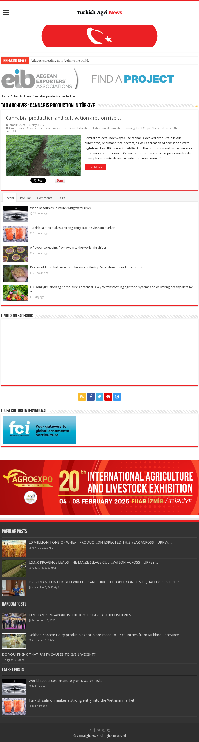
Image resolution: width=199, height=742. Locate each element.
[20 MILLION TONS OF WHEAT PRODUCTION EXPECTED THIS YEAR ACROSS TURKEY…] (14, 548)
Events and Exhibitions (77, 128)
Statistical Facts (161, 128)
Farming (130, 128)
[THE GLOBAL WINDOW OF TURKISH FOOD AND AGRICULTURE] (99, 12)
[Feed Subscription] (196, 106)
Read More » (95, 167)
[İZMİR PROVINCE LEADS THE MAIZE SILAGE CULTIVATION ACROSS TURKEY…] (14, 568)
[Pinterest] (108, 397)
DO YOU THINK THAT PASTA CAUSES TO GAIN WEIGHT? (49, 654)
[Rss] (82, 397)
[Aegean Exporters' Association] (99, 78)
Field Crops (143, 128)
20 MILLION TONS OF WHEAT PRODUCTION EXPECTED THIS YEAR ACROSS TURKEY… (100, 542)
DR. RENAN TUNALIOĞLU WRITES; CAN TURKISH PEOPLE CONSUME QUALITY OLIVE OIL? (104, 582)
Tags (61, 198)
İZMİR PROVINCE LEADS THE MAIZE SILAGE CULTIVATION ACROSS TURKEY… (93, 562)
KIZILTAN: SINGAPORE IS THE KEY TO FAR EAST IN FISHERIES (80, 615)
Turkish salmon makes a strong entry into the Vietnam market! (72, 228)
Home (5, 96)
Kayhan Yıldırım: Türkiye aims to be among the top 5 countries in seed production (86, 267)
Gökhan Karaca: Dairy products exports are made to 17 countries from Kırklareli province (104, 635)
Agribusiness (17, 128)
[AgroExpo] (99, 487)
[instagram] (117, 397)
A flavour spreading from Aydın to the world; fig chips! (66, 60)
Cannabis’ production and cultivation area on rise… (63, 118)
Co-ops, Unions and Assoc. (44, 128)
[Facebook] (91, 397)
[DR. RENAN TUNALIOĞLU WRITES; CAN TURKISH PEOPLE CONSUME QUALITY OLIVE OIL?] (14, 588)
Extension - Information (108, 128)
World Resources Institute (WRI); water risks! (60, 208)
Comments (44, 198)
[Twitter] (99, 397)
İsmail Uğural (17, 125)
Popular (25, 198)
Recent (9, 198)
